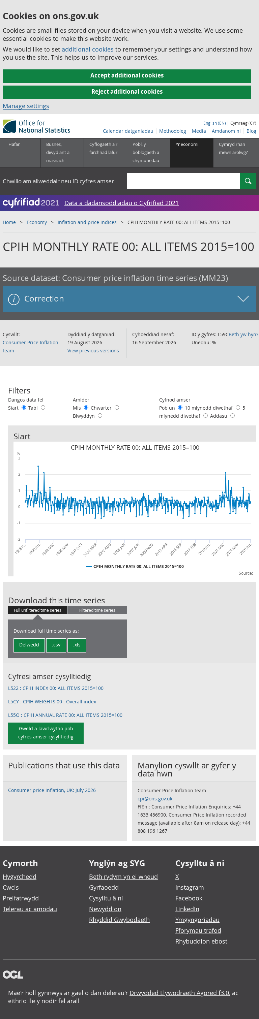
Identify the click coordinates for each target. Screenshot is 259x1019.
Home (9, 222)
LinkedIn (187, 909)
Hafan (14, 144)
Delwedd (29, 644)
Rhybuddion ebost (201, 941)
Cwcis (11, 887)
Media (199, 131)
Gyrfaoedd (104, 887)
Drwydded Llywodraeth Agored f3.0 (179, 993)
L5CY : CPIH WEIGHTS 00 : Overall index (52, 701)
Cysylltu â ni (106, 898)
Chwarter (102, 408)
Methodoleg (172, 131)
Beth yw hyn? (243, 334)
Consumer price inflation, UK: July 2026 (52, 790)
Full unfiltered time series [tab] (37, 610)
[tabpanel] (67, 638)
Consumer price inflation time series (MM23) (145, 278)
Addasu (219, 416)
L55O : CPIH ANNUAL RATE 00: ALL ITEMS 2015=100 (65, 715)
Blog (251, 131)
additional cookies (88, 49)
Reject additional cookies (127, 91)
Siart (14, 408)
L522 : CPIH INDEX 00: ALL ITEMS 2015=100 (56, 688)
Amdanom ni (226, 131)
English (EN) (214, 123)
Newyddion (105, 909)
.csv (56, 644)
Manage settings (26, 106)
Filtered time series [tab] (97, 610)
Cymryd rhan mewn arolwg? (233, 148)
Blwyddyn (84, 416)
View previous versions (93, 350)
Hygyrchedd (19, 876)
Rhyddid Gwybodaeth (119, 920)
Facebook (188, 898)
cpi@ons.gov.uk (155, 798)
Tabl (33, 408)
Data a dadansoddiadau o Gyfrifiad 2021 (121, 203)
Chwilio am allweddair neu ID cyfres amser (58, 181)
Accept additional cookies (127, 75)
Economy (37, 222)
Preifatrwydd (21, 898)
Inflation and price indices (87, 222)
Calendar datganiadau (128, 131)
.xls (77, 644)
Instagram (189, 887)
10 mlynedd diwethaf (209, 408)
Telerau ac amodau (30, 909)
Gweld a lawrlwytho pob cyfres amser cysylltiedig (46, 732)
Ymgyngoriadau (197, 920)
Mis (77, 408)
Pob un (167, 408)
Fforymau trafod (198, 930)
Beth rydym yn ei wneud (123, 876)
